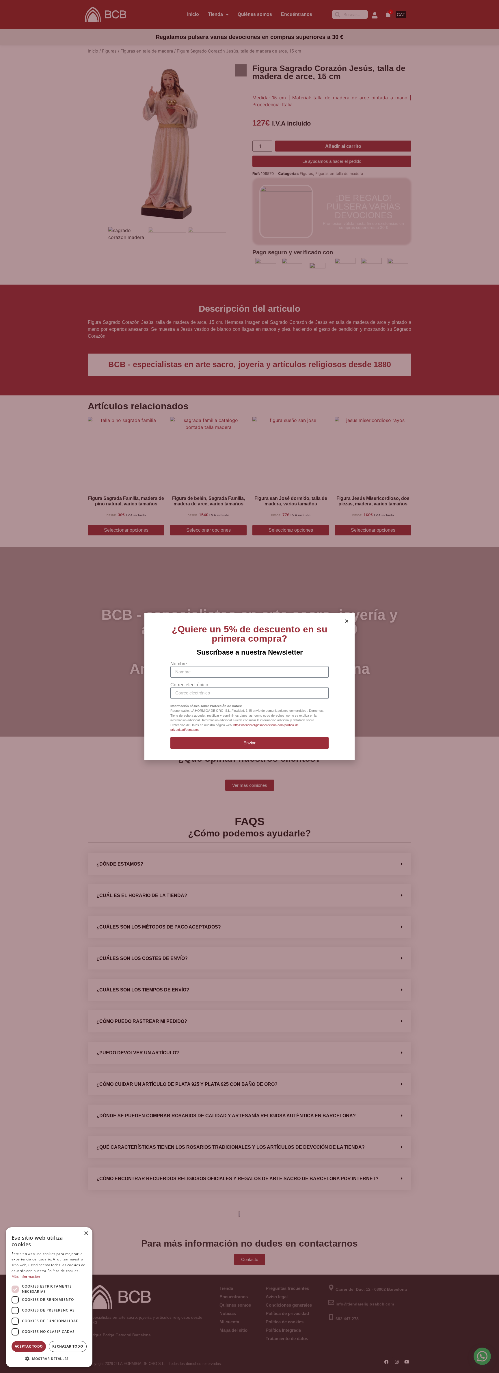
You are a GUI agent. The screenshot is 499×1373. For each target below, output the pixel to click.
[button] (49, 1358)
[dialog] (49, 1297)
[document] (249, 686)
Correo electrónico (189, 685)
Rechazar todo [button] (67, 1346)
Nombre (178, 664)
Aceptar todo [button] (29, 1346)
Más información (26, 1276)
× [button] (86, 1233)
